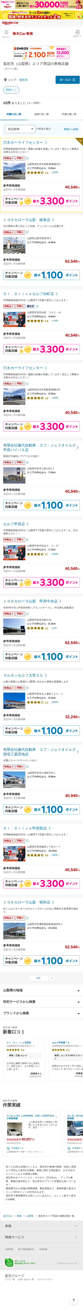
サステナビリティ (45, 1279)
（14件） (55, 320)
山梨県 (29, 1216)
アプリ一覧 (10, 1279)
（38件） (55, 855)
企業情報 (9, 1249)
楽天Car (7, 1216)
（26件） (55, 554)
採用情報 (43, 1249)
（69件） (55, 702)
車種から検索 (71, 129)
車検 (19, 1216)
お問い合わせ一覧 (26, 1279)
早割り (9, 89)
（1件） (54, 628)
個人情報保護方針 (26, 1249)
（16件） (55, 172)
